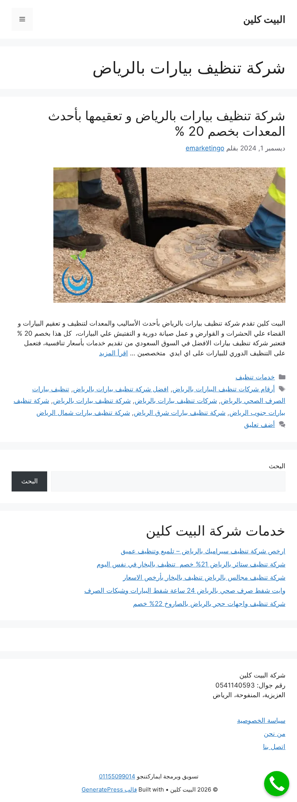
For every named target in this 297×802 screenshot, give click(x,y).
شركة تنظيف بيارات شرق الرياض (179, 412)
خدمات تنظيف (255, 377)
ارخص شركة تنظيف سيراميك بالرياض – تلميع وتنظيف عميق (203, 551)
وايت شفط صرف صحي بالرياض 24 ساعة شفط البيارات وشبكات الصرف (184, 590)
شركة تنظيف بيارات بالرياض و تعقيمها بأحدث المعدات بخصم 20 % (166, 123)
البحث (277, 466)
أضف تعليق (259, 424)
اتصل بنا (274, 747)
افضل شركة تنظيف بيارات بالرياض (121, 389)
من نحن (274, 733)
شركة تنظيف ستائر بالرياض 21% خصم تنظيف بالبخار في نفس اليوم (191, 564)
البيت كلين (264, 19)
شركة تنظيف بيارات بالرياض (92, 400)
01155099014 (117, 776)
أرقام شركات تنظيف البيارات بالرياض (223, 389)
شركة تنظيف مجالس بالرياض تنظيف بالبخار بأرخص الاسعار (204, 577)
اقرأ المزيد (113, 353)
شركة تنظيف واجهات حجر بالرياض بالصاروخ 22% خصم (209, 603)
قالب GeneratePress (109, 789)
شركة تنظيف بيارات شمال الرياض (83, 412)
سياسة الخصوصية (261, 720)
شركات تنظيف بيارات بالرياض (176, 400)
